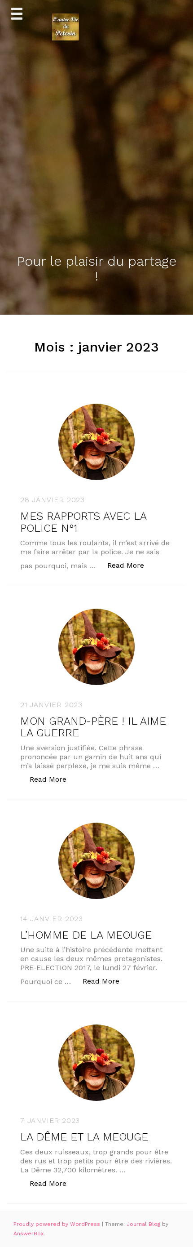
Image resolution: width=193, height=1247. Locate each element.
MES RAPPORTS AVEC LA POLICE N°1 (83, 522)
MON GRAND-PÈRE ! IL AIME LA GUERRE (93, 727)
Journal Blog (144, 1224)
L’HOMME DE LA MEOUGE (86, 935)
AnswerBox (28, 1233)
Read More (130, 565)
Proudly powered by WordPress (57, 1224)
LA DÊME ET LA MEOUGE (84, 1137)
